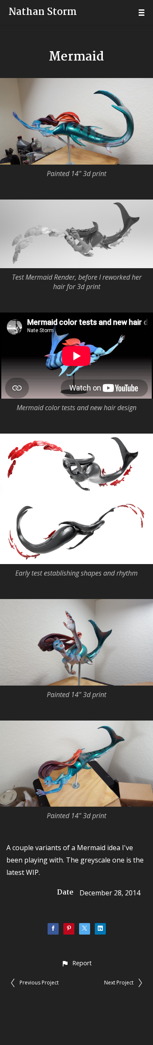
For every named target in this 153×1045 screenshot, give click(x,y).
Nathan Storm (42, 12)
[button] (76, 963)
